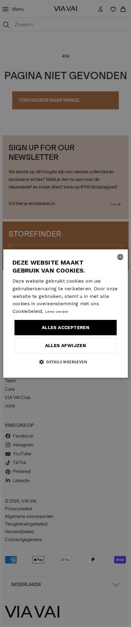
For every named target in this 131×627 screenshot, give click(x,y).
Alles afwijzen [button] (65, 345)
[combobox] (120, 257)
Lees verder (57, 312)
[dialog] (65, 313)
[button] (65, 361)
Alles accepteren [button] (65, 327)
